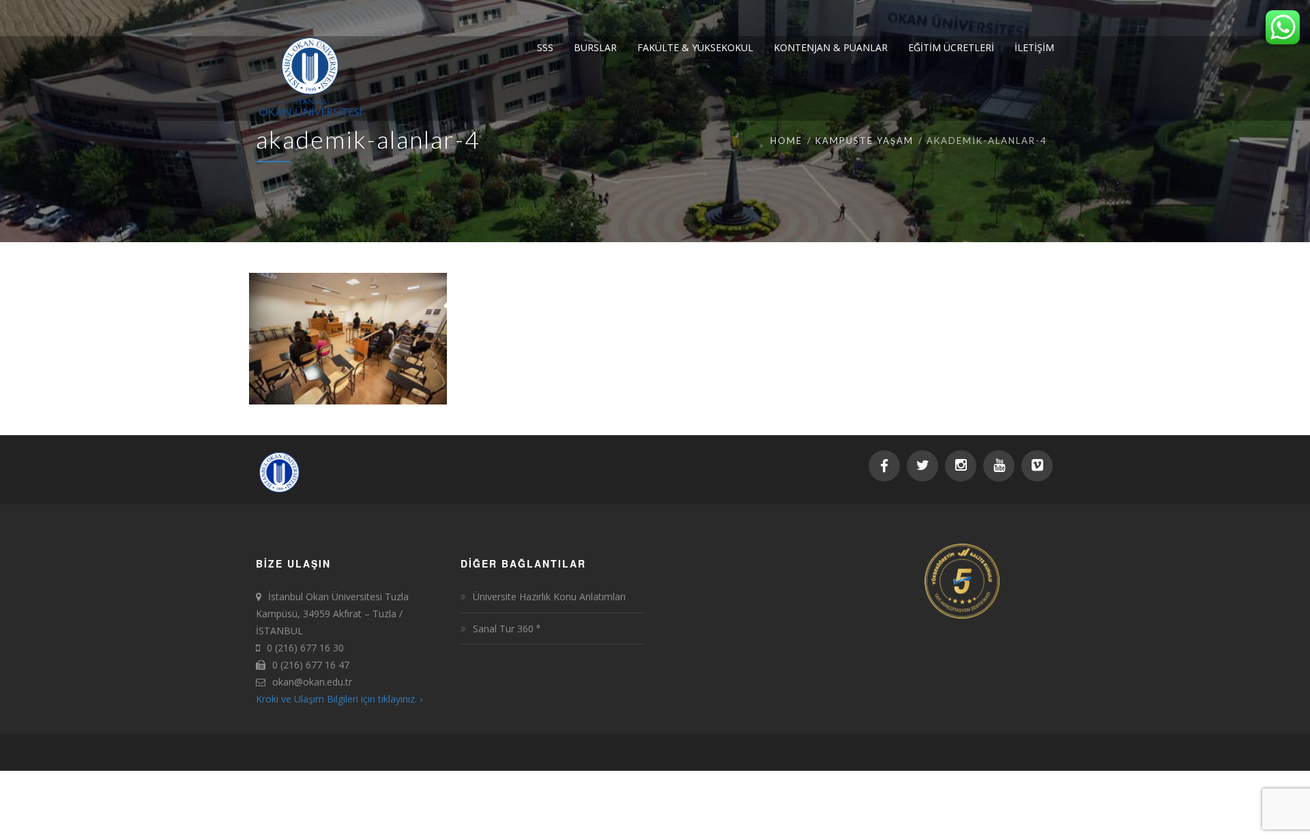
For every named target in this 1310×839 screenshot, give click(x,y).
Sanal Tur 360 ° (508, 628)
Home (786, 140)
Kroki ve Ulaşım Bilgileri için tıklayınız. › (339, 698)
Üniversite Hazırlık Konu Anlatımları (549, 596)
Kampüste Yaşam (864, 140)
